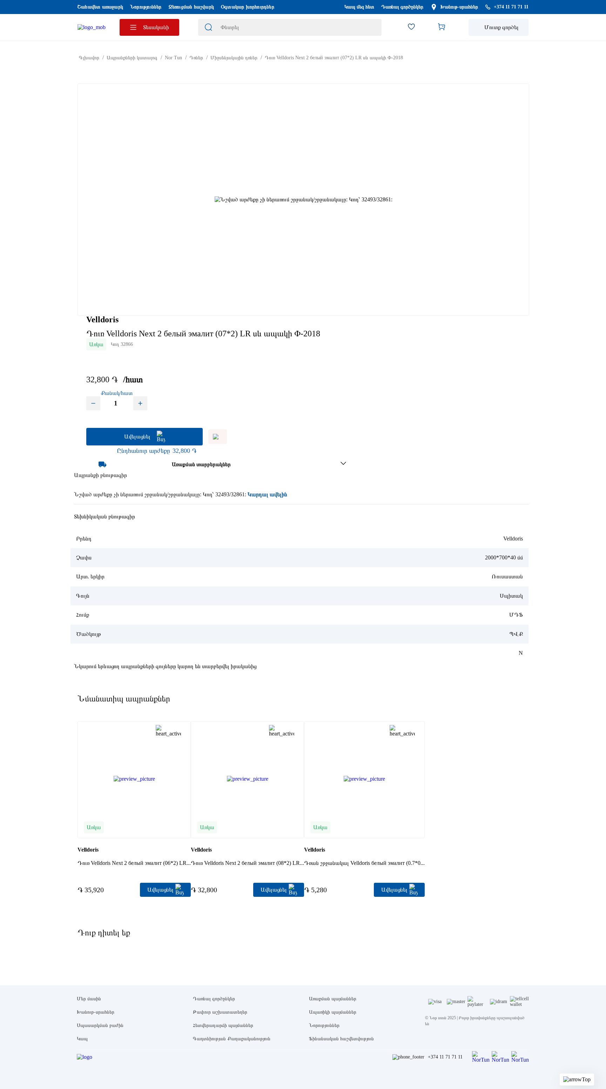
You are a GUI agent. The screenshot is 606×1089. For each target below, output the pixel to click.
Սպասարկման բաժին (100, 1025)
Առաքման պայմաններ (332, 998)
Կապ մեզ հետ (359, 6)
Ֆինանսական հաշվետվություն (341, 1038)
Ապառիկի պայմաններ (332, 1012)
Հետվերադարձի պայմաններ (223, 1025)
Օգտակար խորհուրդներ (247, 6)
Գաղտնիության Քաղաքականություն (231, 1038)
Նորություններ (146, 6)
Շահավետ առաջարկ (100, 6)
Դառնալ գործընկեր (402, 6)
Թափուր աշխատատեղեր (220, 1012)
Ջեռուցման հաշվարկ (191, 6)
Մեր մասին (89, 998)
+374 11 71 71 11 (445, 1057)
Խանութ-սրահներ (459, 6)
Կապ (82, 1038)
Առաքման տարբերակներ (201, 464)
